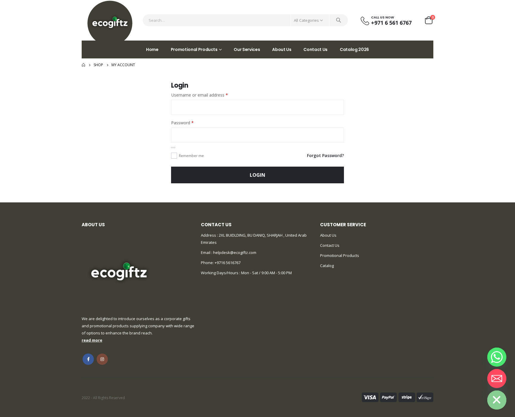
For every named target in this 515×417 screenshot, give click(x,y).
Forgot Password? (325, 155)
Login (257, 175)
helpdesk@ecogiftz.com (234, 252)
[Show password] (173, 147)
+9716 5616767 (228, 262)
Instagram (102, 359)
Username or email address (208, 95)
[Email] (496, 378)
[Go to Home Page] (83, 65)
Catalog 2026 (354, 49)
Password (190, 122)
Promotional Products (194, 49)
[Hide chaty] (496, 400)
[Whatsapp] (496, 357)
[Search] (338, 20)
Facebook (88, 359)
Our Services (247, 49)
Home (152, 49)
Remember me (191, 155)
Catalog (327, 265)
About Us (281, 49)
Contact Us (315, 49)
